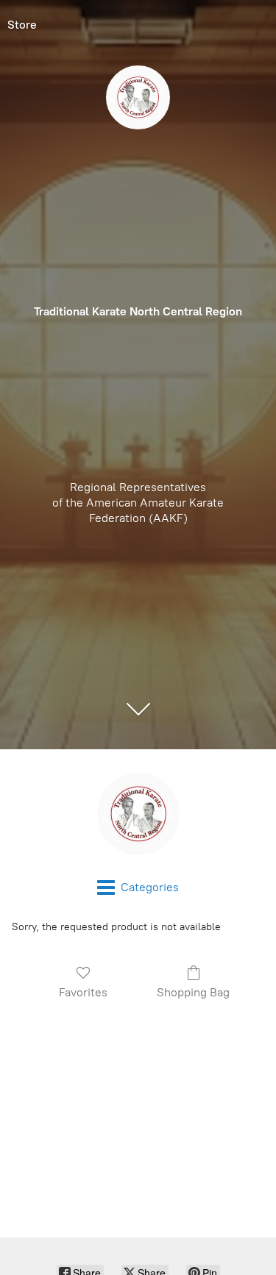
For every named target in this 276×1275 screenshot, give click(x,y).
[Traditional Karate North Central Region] (138, 814)
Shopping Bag (193, 992)
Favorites (83, 992)
